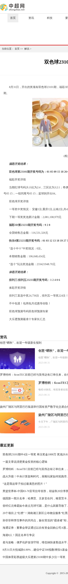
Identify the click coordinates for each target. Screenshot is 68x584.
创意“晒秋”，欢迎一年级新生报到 (20, 342)
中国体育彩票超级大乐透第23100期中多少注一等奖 (34, 557)
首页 (13, 17)
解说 (26, 48)
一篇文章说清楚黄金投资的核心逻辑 (25, 461)
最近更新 (7, 445)
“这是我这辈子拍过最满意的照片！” (25, 483)
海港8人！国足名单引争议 (19, 535)
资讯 (31, 17)
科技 (49, 17)
